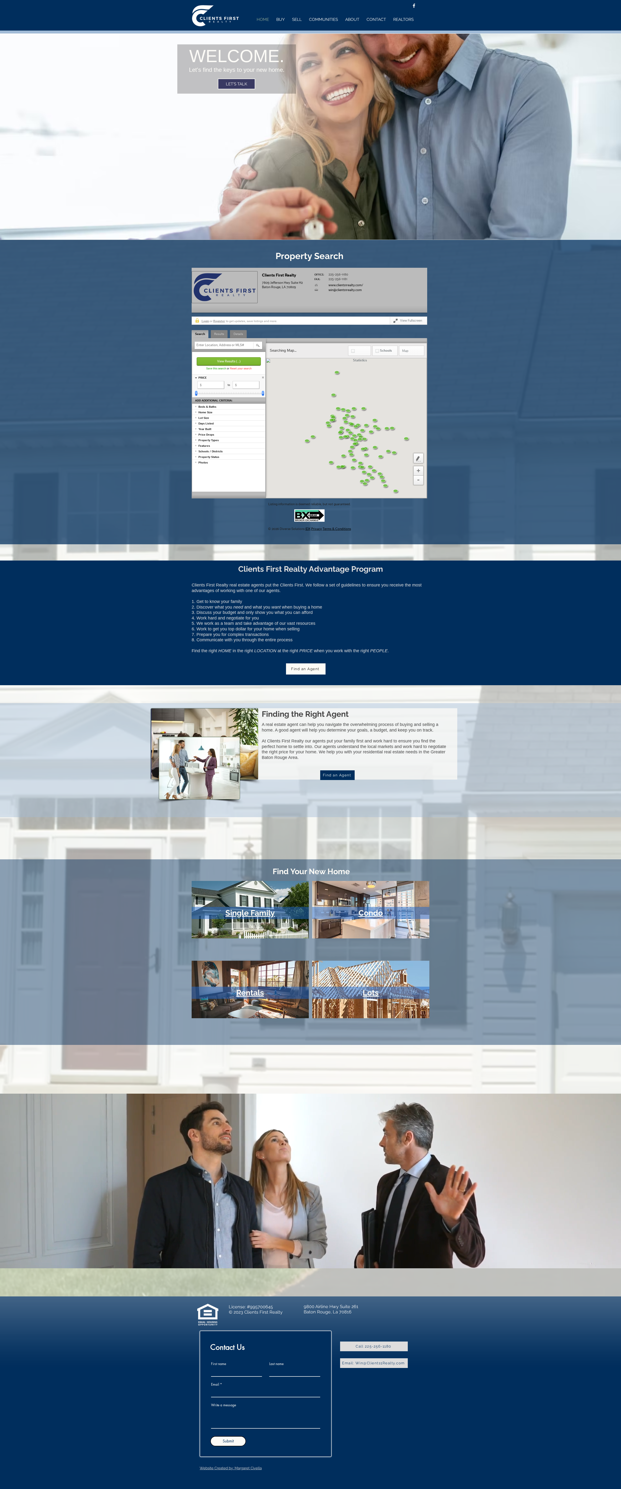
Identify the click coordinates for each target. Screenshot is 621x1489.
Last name (276, 1364)
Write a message (223, 1405)
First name (218, 1364)
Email (215, 1384)
